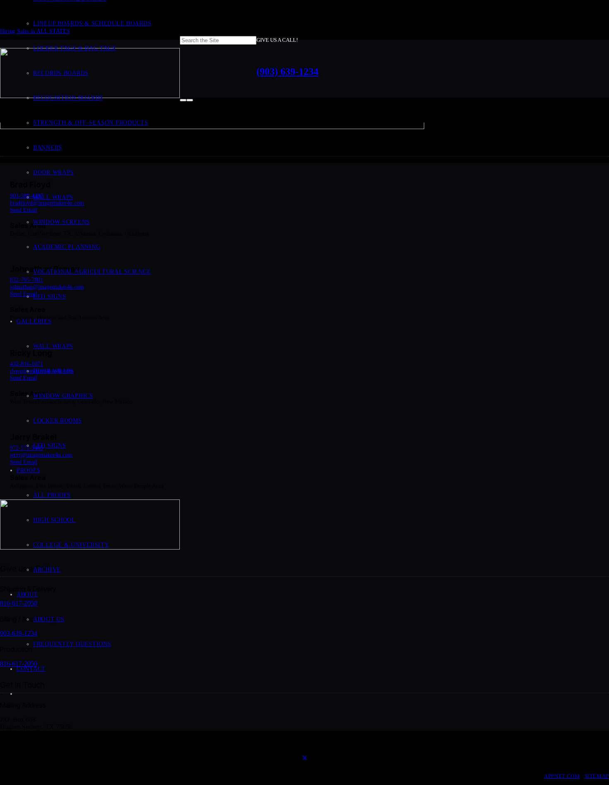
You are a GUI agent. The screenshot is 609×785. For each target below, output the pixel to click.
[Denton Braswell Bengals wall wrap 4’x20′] (212, 126)
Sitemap (597, 776)
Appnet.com (562, 776)
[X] (304, 758)
